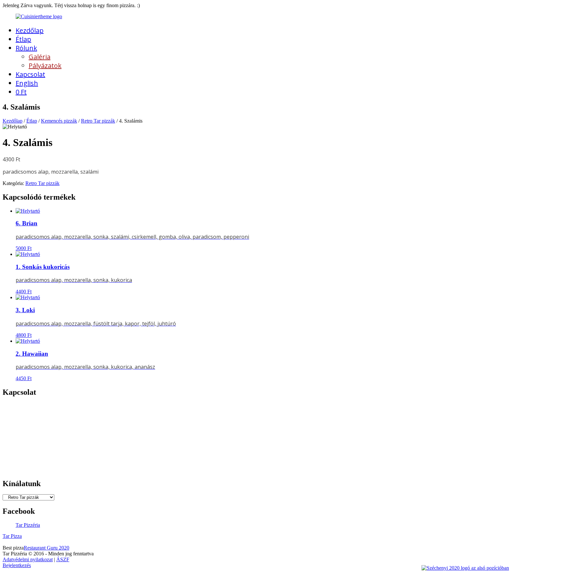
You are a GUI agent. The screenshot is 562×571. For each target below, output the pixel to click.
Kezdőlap (30, 30)
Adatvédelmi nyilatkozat (28, 559)
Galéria (39, 56)
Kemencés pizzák (59, 121)
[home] (39, 16)
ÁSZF (62, 559)
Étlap (23, 39)
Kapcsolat (30, 74)
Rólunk (26, 48)
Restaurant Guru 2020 (46, 548)
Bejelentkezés (17, 565)
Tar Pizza (12, 536)
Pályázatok (45, 65)
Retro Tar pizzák (98, 121)
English (27, 83)
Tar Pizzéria (28, 525)
